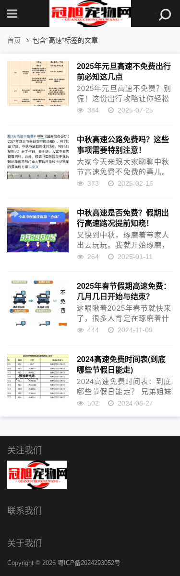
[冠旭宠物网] (90, 13)
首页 (14, 40)
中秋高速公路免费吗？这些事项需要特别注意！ (123, 144)
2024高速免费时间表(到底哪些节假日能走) (121, 364)
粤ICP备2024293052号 (89, 562)
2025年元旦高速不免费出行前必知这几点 (124, 71)
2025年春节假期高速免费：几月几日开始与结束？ (124, 291)
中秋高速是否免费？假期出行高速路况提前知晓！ (123, 217)
